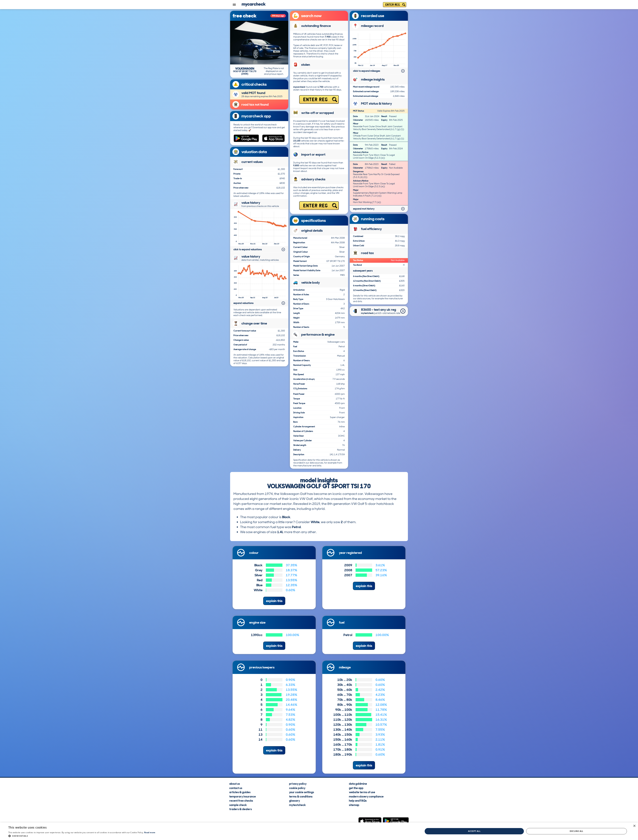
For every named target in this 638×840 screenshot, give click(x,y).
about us (234, 783)
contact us (235, 788)
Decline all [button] (576, 831)
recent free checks (241, 800)
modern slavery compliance (366, 796)
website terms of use (362, 792)
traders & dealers (240, 809)
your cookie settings (301, 792)
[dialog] (319, 831)
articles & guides (240, 792)
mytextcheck (297, 804)
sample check (238, 804)
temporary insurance (242, 796)
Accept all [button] (474, 831)
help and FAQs (358, 800)
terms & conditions (301, 796)
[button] (81, 836)
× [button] (634, 826)
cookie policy (297, 788)
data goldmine (358, 783)
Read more (149, 832)
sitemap (354, 804)
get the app (356, 788)
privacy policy (298, 783)
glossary (294, 800)
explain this (274, 601)
